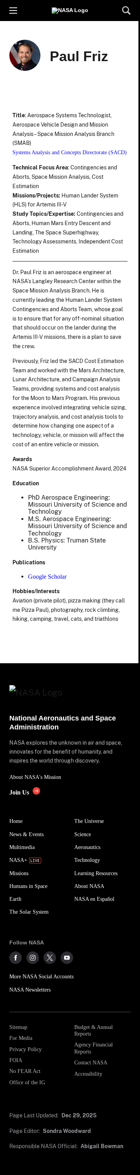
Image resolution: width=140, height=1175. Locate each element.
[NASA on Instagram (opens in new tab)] (32, 957)
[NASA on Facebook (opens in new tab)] (15, 957)
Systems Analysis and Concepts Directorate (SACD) (69, 152)
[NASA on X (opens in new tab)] (50, 957)
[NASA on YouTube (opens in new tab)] (67, 957)
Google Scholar (47, 576)
